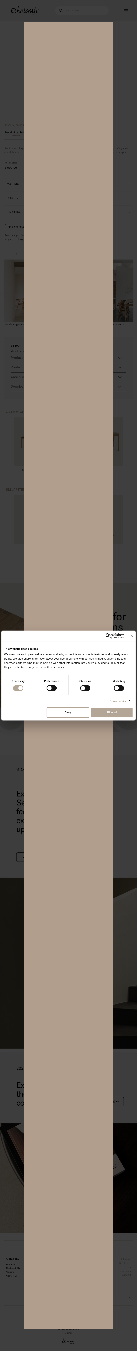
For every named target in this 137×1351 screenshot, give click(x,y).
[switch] (52, 688)
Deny (68, 712)
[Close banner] (131, 636)
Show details (118, 701)
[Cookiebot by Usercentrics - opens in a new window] (108, 636)
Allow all (111, 712)
